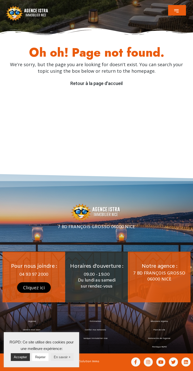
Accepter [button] (20, 357)
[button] (177, 10)
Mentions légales (159, 321)
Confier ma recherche (95, 329)
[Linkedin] (185, 361)
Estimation (95, 321)
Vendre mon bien (31, 329)
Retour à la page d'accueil (96, 83)
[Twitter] (173, 361)
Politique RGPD (159, 346)
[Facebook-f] (135, 361)
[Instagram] (148, 361)
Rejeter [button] (40, 357)
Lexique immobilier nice (95, 338)
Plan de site (159, 329)
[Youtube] (160, 361)
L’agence (32, 321)
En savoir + (62, 357)
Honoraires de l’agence (159, 338)
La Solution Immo (87, 361)
